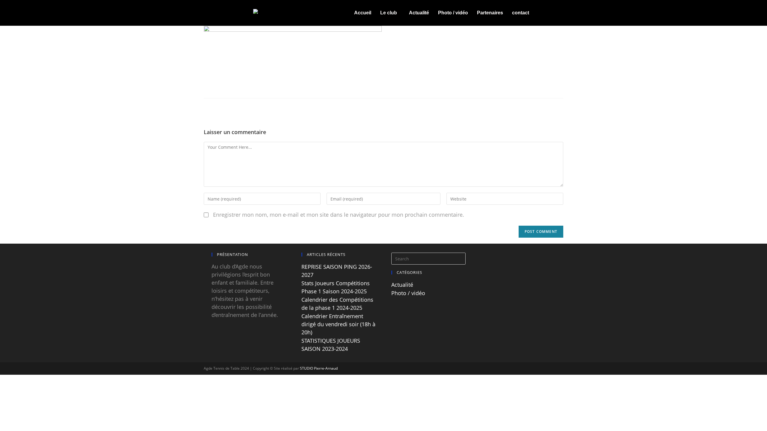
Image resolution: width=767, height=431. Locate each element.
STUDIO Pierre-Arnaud (319, 368)
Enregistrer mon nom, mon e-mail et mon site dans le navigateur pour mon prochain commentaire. (338, 214)
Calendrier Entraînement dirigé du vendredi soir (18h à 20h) (338, 324)
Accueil (362, 12)
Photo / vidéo (453, 12)
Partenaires (490, 12)
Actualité (419, 12)
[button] (390, 13)
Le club (388, 12)
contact (520, 12)
